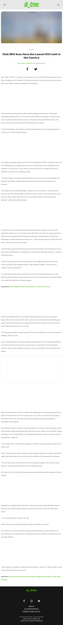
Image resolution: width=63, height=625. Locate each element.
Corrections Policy (31, 611)
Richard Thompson (26, 63)
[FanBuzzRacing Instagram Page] (32, 601)
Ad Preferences (31, 609)
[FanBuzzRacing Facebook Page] (24, 601)
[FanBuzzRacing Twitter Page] (38, 601)
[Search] (58, 4)
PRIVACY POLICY (27, 619)
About (31, 606)
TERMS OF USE (36, 619)
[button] (4, 4)
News (31, 49)
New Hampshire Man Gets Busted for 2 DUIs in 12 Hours (30, 287)
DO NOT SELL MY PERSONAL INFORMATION (31, 620)
